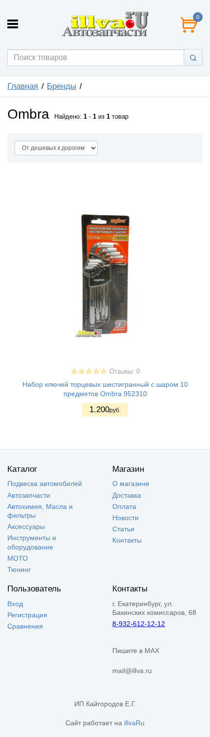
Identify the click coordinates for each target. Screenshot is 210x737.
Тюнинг (19, 569)
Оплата (124, 506)
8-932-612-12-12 (138, 624)
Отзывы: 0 (124, 371)
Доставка (126, 495)
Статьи (123, 529)
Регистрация (27, 615)
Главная (22, 86)
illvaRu (134, 723)
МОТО (17, 558)
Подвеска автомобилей (44, 483)
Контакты (127, 540)
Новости (125, 518)
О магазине (130, 483)
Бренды (61, 86)
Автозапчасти (28, 495)
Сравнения (25, 626)
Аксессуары (26, 526)
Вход (15, 604)
